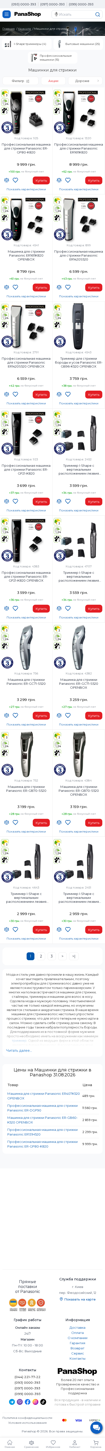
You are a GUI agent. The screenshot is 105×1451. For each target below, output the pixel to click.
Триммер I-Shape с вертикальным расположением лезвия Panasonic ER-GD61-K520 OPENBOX (79, 898)
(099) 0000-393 (81, 4)
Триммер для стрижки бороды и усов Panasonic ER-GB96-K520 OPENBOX (79, 362)
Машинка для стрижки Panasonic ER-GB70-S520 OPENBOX (79, 790)
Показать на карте (80, 1299)
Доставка (77, 1327)
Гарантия (77, 1343)
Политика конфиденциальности (27, 1418)
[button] (85, 81)
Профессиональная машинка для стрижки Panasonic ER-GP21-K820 (26, 469)
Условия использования (27, 1422)
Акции (53, 81)
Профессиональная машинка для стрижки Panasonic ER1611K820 (78, 148)
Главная (8, 28)
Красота (24, 28)
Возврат (77, 1348)
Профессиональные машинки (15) (56, 57)
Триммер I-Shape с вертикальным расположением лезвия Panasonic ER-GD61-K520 (26, 898)
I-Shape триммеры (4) (30, 44)
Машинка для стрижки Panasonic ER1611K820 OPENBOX (26, 255)
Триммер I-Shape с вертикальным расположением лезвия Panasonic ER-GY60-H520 (78, 470)
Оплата (77, 1333)
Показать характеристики (26, 189)
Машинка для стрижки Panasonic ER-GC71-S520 (26, 681)
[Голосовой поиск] (56, 14)
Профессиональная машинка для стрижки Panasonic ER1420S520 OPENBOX (26, 362)
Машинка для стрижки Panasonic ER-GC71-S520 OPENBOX (78, 683)
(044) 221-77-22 (28, 1377)
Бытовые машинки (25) (82, 44)
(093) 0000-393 (23, 4)
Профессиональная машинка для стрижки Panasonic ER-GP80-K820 (26, 148)
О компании (77, 1338)
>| (73, 956)
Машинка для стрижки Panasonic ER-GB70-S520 (26, 789)
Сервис (77, 1353)
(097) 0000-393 (52, 4)
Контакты (77, 1358)
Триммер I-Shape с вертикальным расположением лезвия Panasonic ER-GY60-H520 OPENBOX (78, 577)
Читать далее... (19, 1050)
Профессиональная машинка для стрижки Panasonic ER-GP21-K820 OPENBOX (26, 576)
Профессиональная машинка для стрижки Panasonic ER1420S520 (78, 255)
